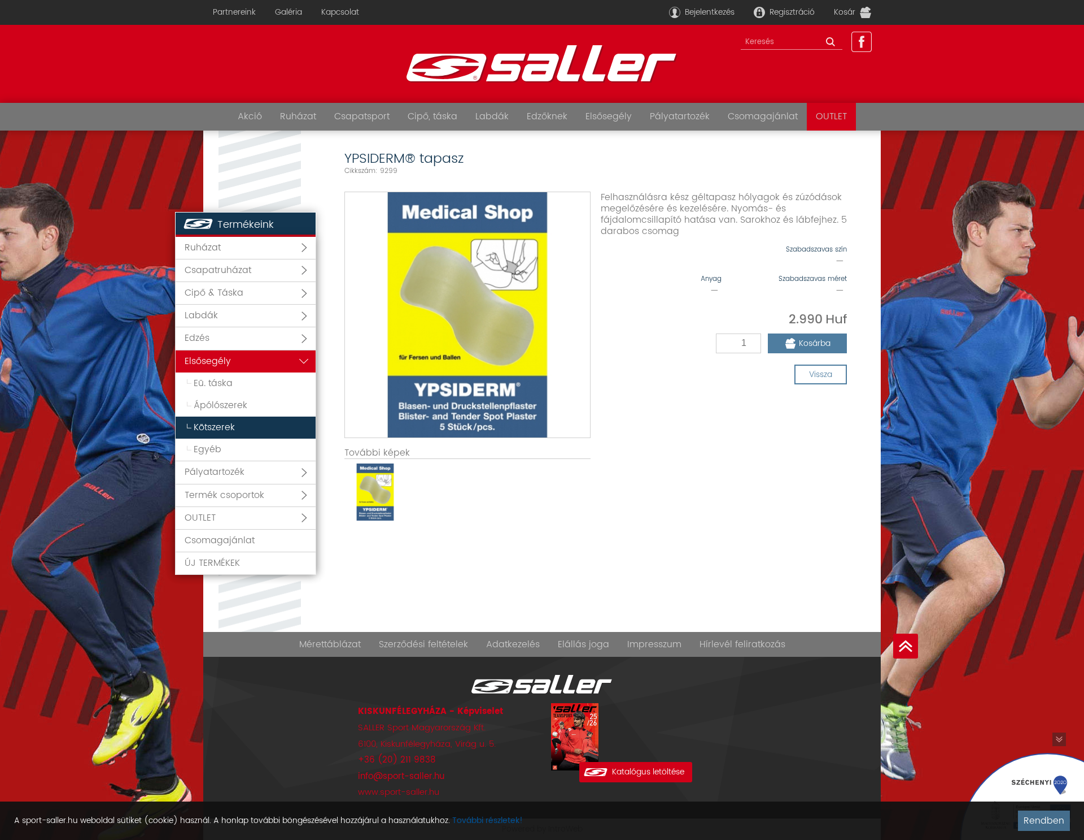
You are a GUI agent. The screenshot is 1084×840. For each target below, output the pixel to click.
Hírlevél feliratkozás (742, 644)
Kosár (844, 12)
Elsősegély (608, 116)
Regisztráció (792, 12)
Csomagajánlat (763, 116)
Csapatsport (362, 116)
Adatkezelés (513, 644)
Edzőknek (547, 116)
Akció (250, 116)
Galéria (288, 12)
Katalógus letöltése (648, 771)
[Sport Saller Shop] (542, 64)
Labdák (492, 116)
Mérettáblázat (330, 644)
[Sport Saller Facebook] (861, 42)
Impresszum (654, 644)
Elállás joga (583, 644)
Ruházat (298, 116)
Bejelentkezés (710, 12)
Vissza (820, 374)
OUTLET (831, 116)
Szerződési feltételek (423, 644)
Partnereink (234, 12)
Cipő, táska (432, 116)
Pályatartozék (680, 116)
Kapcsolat (340, 12)
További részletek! (487, 820)
